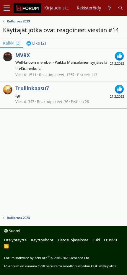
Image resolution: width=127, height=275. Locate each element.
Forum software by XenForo (47, 258)
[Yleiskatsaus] (109, 8)
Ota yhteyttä (15, 240)
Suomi (14, 230)
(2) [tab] (11, 43)
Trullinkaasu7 (32, 88)
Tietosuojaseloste (73, 240)
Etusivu (110, 240)
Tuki (96, 240)
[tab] (36, 43)
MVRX (22, 55)
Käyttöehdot (42, 240)
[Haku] (120, 8)
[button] (6, 8)
